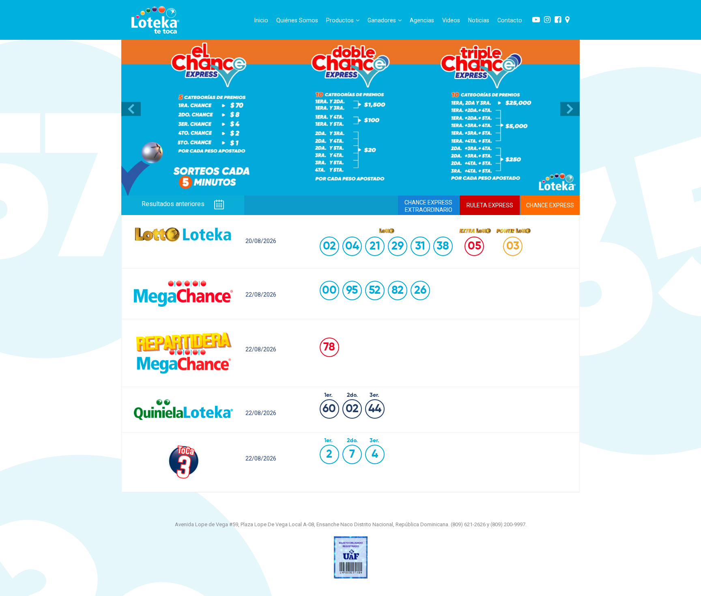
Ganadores (382, 20)
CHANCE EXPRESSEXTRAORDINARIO (428, 206)
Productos (340, 20)
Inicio (261, 20)
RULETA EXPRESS (490, 205)
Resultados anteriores (174, 204)
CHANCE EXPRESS (550, 205)
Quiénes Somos (297, 20)
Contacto (509, 20)
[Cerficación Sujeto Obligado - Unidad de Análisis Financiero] (351, 557)
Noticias (478, 20)
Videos (451, 20)
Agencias (422, 20)
